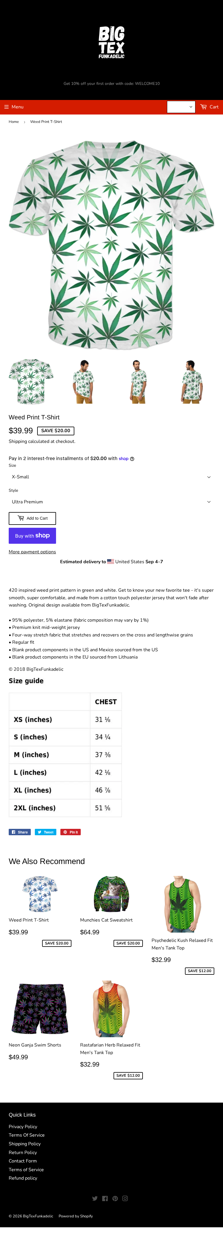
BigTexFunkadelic (38, 1216)
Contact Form (23, 1161)
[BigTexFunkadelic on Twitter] (95, 1199)
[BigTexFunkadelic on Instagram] (125, 1199)
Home (14, 121)
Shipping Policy (25, 1144)
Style (13, 490)
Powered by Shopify (76, 1216)
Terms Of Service (27, 1135)
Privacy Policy (23, 1127)
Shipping (18, 441)
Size (12, 465)
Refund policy (23, 1178)
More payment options (32, 552)
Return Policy (23, 1152)
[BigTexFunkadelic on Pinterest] (115, 1199)
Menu (18, 107)
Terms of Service (26, 1170)
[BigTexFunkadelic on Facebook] (105, 1199)
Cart (213, 107)
